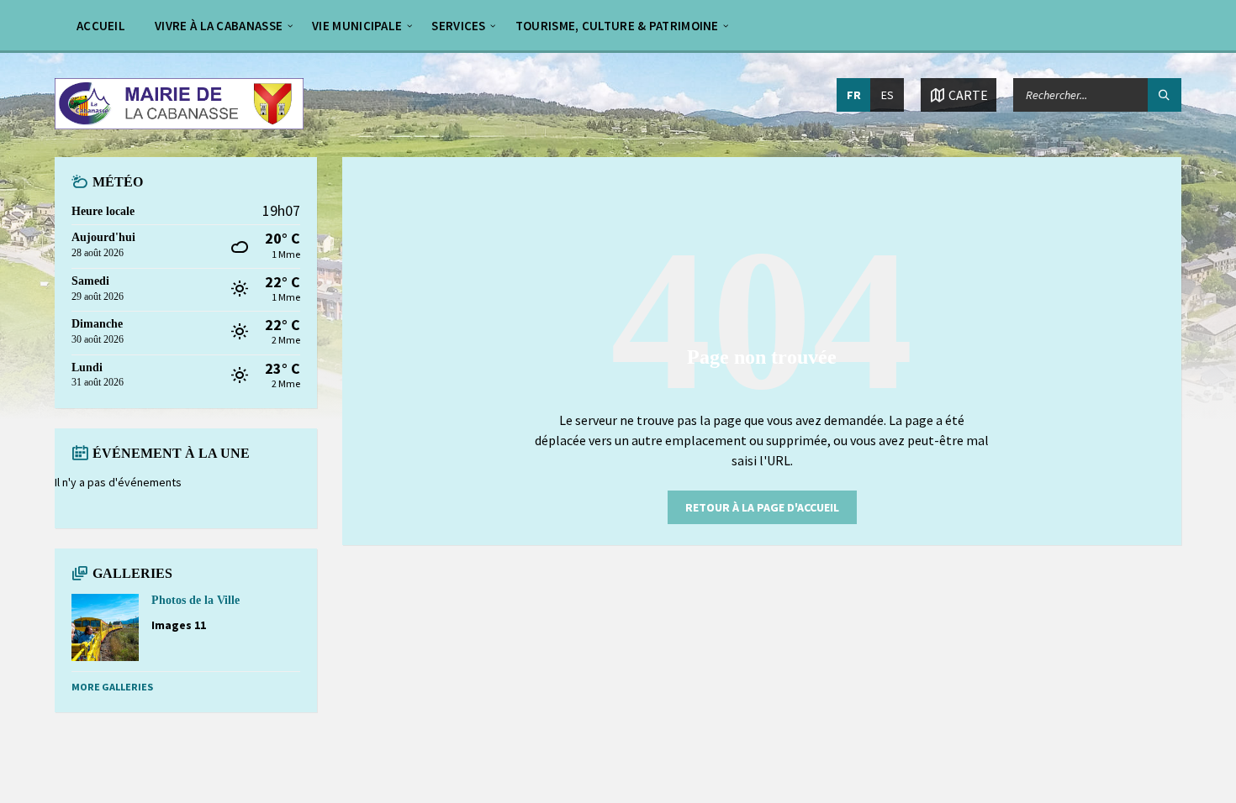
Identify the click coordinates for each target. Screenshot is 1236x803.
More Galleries (112, 686)
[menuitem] (101, 25)
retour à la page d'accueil (762, 507)
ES (887, 94)
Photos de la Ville (195, 600)
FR (854, 94)
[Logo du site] (179, 124)
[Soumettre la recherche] (1164, 95)
